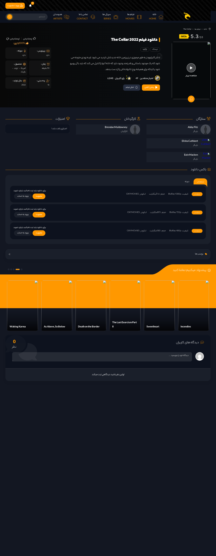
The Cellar (187, 29)
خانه (205, 29)
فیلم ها (197, 29)
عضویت (39, 196)
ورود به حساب (23, 196)
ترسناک (155, 49)
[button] (21, 269)
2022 (23, 85)
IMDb (184, 36)
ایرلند (16, 68)
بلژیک (23, 72)
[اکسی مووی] (187, 16)
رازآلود (145, 49)
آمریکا (23, 68)
